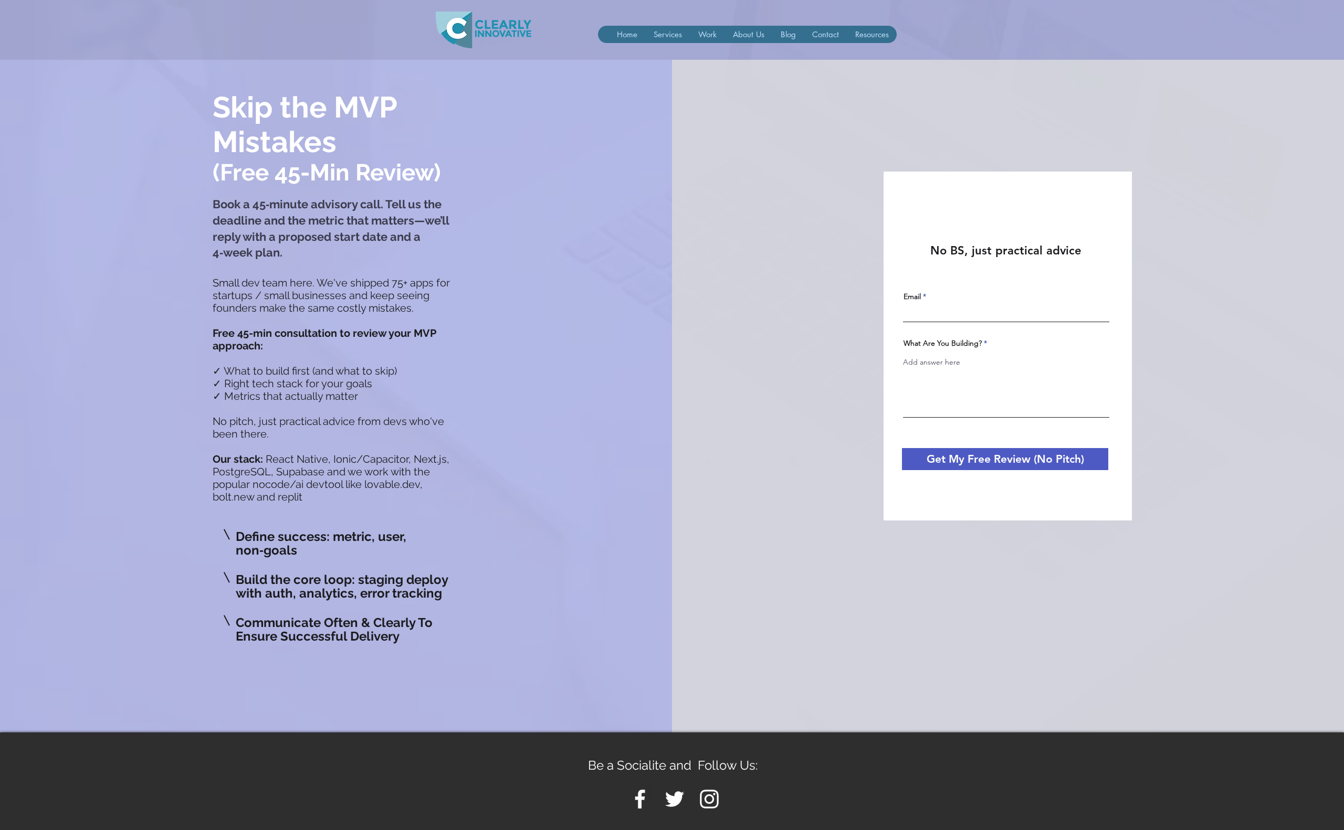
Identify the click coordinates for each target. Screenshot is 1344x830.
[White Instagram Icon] (709, 799)
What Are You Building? (943, 343)
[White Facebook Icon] (640, 799)
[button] (872, 34)
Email (912, 296)
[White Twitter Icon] (674, 799)
